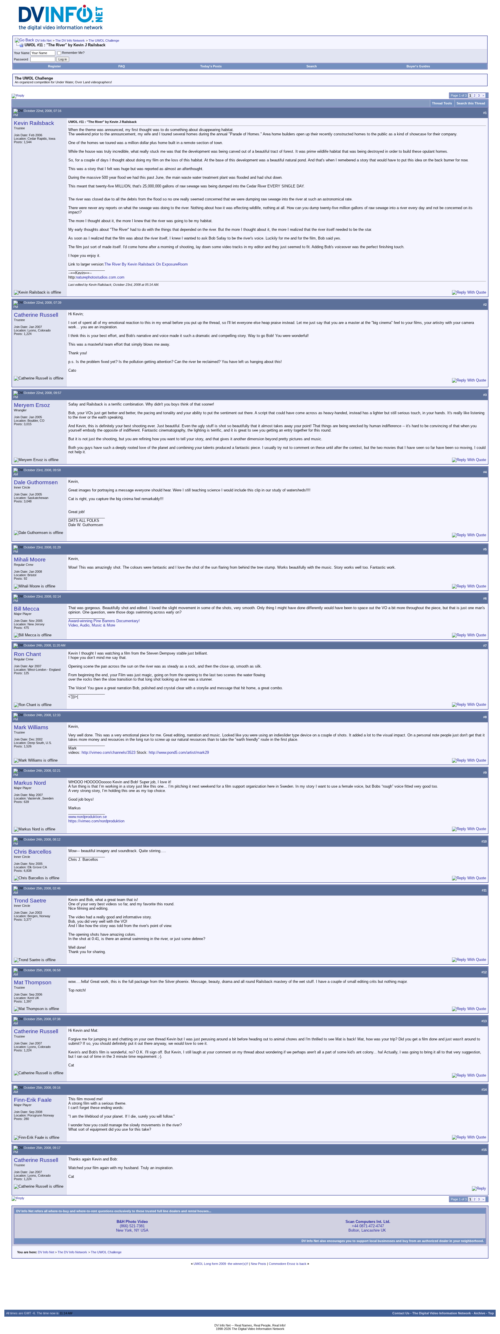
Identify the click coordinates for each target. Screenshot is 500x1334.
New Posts (258, 1263)
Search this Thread (471, 103)
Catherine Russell (36, 315)
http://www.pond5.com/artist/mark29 (179, 752)
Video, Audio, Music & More (91, 625)
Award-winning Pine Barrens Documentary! (104, 621)
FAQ (121, 66)
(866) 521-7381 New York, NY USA (132, 1225)
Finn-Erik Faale (33, 1100)
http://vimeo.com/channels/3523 (108, 752)
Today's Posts (211, 66)
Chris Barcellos (33, 852)
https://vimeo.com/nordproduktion (96, 821)
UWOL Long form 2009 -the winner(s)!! (221, 1263)
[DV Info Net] (60, 29)
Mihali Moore (30, 560)
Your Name (22, 53)
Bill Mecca (26, 609)
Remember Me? (73, 52)
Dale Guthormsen (36, 482)
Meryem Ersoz (32, 405)
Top (491, 1313)
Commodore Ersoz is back (287, 1263)
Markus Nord (30, 783)
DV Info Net (43, 40)
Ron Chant (27, 654)
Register (54, 66)
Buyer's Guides (418, 66)
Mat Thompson (33, 982)
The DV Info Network (70, 40)
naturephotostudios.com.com (100, 277)
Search (311, 66)
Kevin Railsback (34, 123)
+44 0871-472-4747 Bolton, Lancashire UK (367, 1225)
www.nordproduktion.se (87, 817)
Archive (479, 1313)
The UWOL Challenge (104, 40)
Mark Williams (31, 727)
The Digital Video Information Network (441, 1313)
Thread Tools (442, 103)
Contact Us (400, 1313)
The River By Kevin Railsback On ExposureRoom (146, 264)
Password (21, 59)
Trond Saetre (30, 901)
